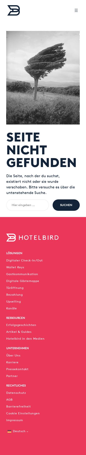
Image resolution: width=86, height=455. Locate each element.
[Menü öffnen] (76, 10)
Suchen (66, 205)
